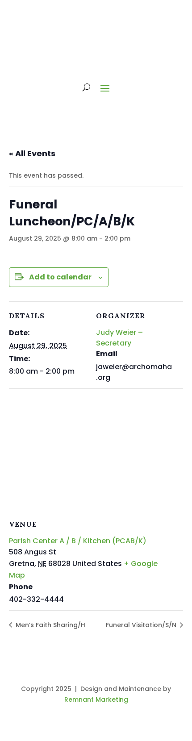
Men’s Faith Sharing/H (49, 624)
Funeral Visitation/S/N (142, 624)
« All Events (32, 153)
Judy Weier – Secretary (119, 337)
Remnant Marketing (96, 699)
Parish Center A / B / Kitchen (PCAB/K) (77, 541)
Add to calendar (60, 277)
